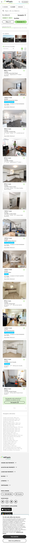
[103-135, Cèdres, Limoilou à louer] (14, 259)
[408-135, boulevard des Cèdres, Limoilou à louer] (14, 87)
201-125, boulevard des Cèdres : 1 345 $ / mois (11, 431)
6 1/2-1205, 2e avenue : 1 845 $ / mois (10, 441)
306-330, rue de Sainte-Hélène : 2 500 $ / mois (11, 424)
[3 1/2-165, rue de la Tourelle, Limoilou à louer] (14, 349)
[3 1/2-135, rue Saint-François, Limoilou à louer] (14, 378)
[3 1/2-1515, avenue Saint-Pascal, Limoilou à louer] (14, 60)
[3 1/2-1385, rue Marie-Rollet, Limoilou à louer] (14, 200)
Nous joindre (5, 490)
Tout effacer (16, 18)
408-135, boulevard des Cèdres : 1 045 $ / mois (11, 429)
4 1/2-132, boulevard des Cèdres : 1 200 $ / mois (11, 419)
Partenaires (4, 485)
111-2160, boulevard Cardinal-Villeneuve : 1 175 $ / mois (13, 427)
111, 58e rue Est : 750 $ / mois (8, 437)
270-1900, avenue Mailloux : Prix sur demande (11, 450)
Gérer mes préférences (14, 540)
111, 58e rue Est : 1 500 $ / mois (8, 439)
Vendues (20, 7)
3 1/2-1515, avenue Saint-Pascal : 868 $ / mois (11, 420)
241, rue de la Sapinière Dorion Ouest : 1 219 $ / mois (12, 448)
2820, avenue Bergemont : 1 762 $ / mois (10, 433)
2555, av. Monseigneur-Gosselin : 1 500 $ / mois (12, 423)
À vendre (5, 7)
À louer (13, 7)
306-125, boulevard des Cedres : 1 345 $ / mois (11, 428)
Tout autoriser (14, 536)
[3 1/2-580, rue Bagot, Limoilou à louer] (14, 147)
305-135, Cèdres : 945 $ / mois (8, 425)
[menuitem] (14, 463)
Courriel (20, 494)
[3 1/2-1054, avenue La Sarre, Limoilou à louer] (14, 173)
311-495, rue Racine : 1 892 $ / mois (9, 432)
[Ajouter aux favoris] (24, 70)
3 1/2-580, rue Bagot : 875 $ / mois (9, 443)
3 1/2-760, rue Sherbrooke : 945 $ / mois (10, 440)
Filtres (7, 22)
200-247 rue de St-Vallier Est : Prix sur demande (11, 436)
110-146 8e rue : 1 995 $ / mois (8, 421)
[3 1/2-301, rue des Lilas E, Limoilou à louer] (14, 290)
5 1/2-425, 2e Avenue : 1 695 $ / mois (9, 445)
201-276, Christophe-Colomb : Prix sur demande (12, 447)
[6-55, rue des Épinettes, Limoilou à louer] (14, 317)
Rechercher (20, 22)
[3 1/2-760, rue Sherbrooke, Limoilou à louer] (14, 118)
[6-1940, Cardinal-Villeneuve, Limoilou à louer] (14, 227)
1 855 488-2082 (8, 494)
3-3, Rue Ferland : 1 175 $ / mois (9, 444)
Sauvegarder (14, 402)
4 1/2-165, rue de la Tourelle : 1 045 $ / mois (11, 417)
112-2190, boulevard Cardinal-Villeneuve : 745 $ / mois (13, 435)
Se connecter (25, 1)
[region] (14, 529)
